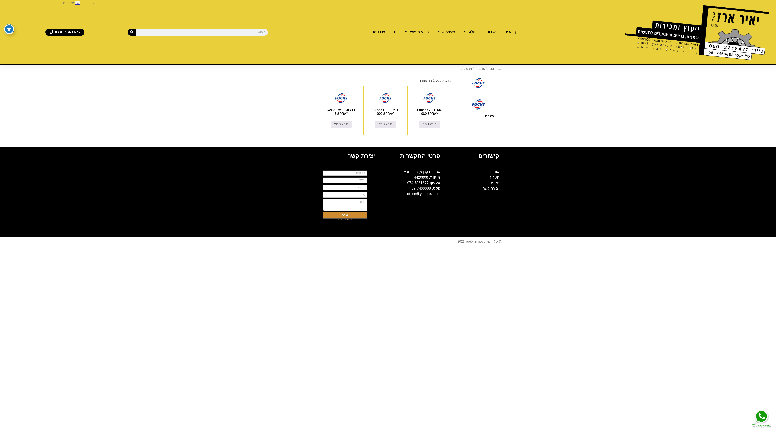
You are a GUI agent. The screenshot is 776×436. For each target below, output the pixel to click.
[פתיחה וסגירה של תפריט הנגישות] (9, 29)
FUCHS (479, 69)
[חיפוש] (132, 32)
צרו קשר (378, 32)
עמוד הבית (494, 69)
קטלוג (473, 32)
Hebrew (69, 3)
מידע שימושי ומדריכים (411, 32)
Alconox (448, 32)
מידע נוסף (430, 124)
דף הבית (511, 32)
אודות (491, 32)
